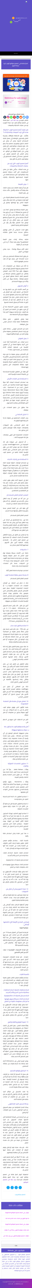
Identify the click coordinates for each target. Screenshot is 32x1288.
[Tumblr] (4, 117)
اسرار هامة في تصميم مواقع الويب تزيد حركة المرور (15, 64)
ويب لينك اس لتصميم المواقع (15, 1181)
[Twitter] (24, 117)
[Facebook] (27, 117)
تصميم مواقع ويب (20, 1194)
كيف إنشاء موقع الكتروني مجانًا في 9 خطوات (16, 1230)
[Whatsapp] (11, 117)
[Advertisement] (16, 38)
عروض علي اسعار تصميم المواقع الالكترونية (17, 1212)
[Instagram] (8, 117)
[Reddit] (20, 117)
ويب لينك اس (14, 120)
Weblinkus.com (19, 1284)
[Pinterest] (14, 117)
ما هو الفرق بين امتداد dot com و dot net (17, 1218)
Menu (16, 53)
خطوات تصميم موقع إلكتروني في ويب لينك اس (16, 1236)
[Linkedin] (17, 117)
